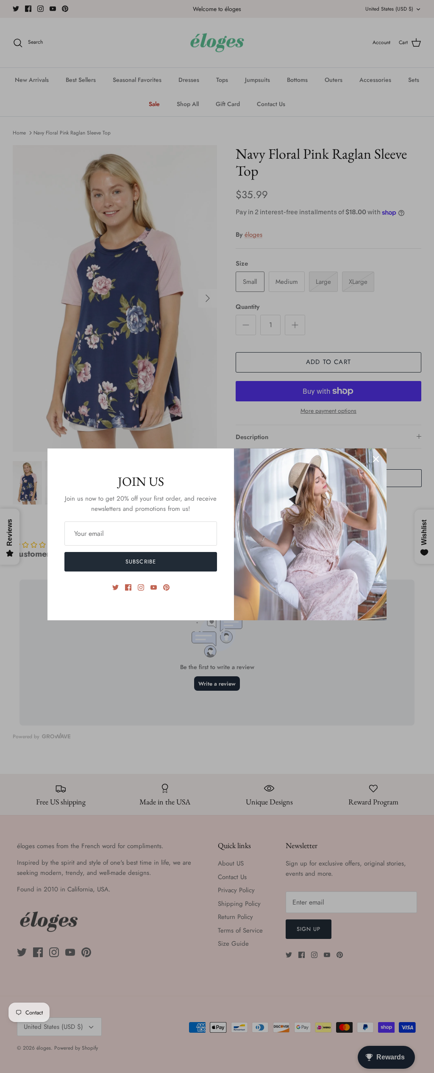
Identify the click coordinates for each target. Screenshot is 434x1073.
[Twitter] (115, 587)
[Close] (376, 459)
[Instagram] (141, 587)
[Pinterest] (166, 587)
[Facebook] (128, 587)
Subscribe (140, 562)
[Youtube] (153, 587)
